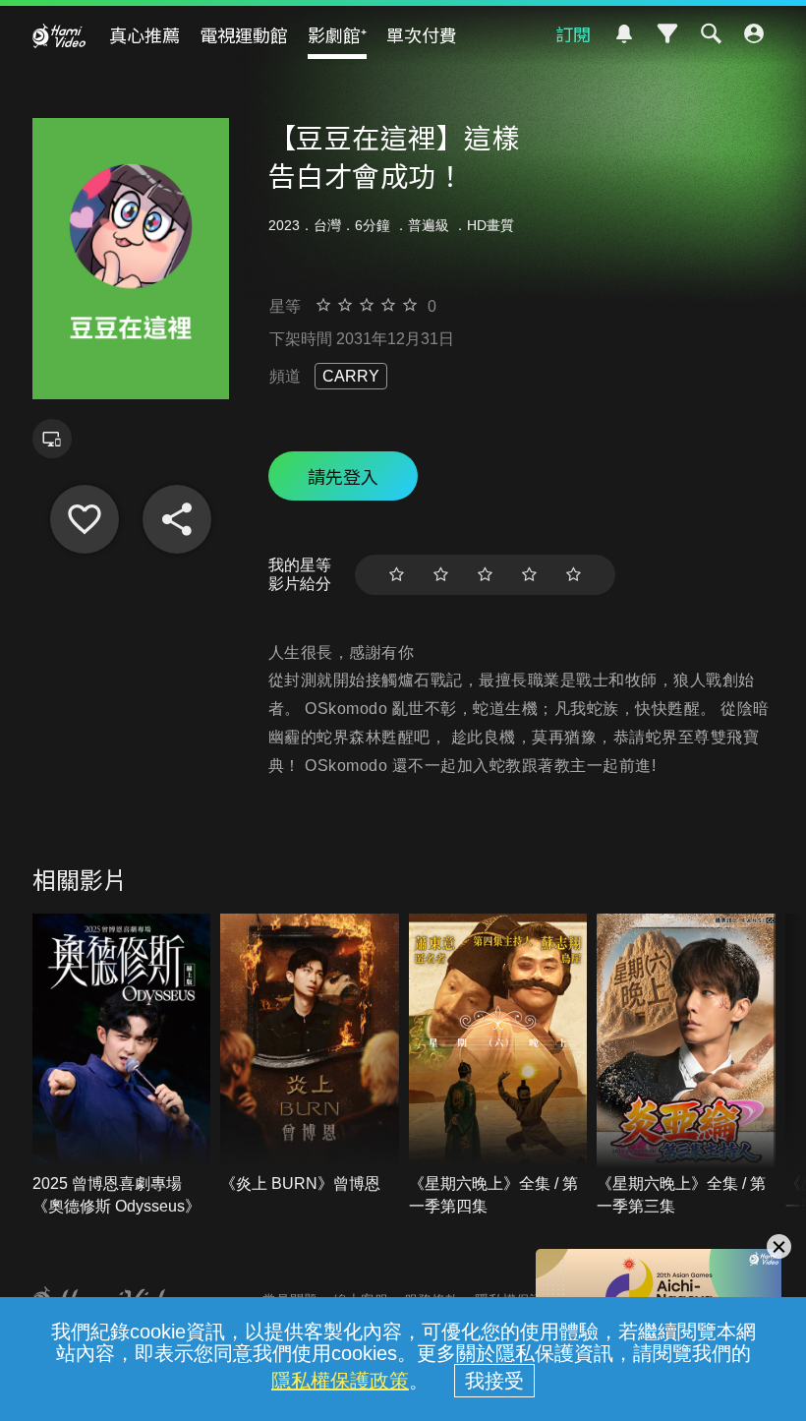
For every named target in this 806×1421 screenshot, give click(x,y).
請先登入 (343, 476)
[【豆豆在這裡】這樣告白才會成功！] (84, 519)
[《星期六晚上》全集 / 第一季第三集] (686, 1065)
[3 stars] (485, 575)
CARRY (350, 376)
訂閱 (573, 33)
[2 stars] (441, 575)
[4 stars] (529, 575)
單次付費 (421, 34)
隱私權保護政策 (340, 1380)
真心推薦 (144, 34)
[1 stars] (396, 575)
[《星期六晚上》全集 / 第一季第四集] (498, 1065)
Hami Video (59, 35)
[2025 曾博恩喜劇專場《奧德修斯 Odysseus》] (121, 1065)
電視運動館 (244, 34)
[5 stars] (573, 575)
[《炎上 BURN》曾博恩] (309, 1055)
